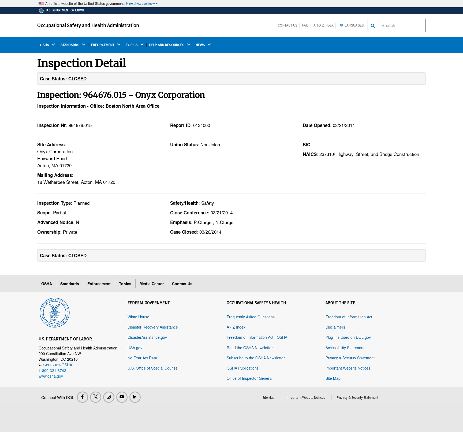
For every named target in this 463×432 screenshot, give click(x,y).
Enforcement (99, 283)
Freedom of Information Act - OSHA (257, 337)
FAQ (305, 25)
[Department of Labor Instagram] (108, 397)
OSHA (45, 45)
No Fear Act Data (142, 357)
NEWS (201, 45)
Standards (69, 283)
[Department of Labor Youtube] (122, 397)
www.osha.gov (51, 376)
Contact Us (287, 25)
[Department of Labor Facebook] (82, 397)
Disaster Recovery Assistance (153, 327)
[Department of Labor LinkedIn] (135, 397)
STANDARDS (70, 45)
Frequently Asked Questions (251, 316)
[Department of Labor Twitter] (95, 397)
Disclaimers (335, 327)
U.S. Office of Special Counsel (153, 368)
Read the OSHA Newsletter (250, 347)
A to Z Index (323, 25)
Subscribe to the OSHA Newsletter (256, 357)
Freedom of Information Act (349, 316)
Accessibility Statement (345, 347)
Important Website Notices (348, 368)
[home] (55, 311)
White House (138, 316)
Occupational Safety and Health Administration (88, 25)
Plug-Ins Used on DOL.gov (348, 337)
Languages (354, 25)
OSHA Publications (243, 368)
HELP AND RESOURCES (167, 45)
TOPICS (132, 45)
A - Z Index (236, 327)
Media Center (152, 283)
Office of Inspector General (249, 378)
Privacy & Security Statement (350, 357)
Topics (125, 283)
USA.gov (135, 347)
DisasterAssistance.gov (147, 337)
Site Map (333, 378)
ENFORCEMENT (103, 45)
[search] (373, 25)
